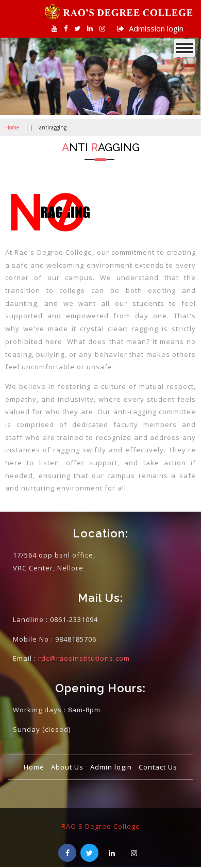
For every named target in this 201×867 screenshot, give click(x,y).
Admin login (111, 767)
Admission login (155, 28)
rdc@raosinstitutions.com (84, 658)
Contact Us (158, 767)
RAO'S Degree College (100, 826)
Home (12, 127)
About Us (67, 767)
